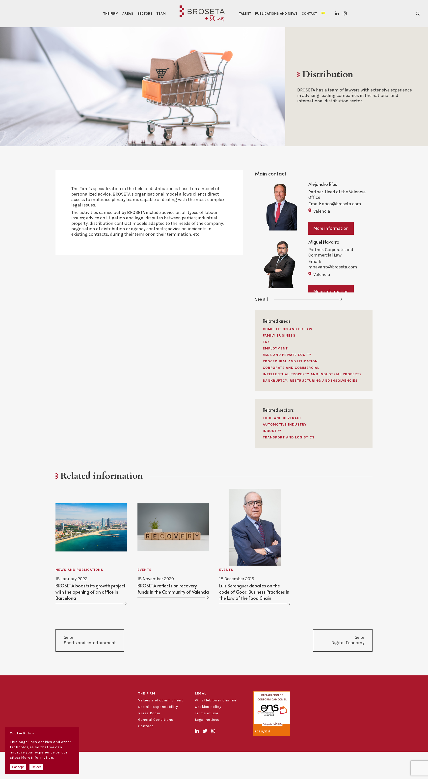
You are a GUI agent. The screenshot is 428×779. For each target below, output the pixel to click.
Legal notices (207, 720)
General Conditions (155, 720)
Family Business (279, 335)
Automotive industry (285, 424)
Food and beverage (282, 418)
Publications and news (276, 13)
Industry (272, 431)
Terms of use (206, 713)
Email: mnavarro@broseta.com (332, 264)
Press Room (149, 713)
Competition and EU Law (287, 329)
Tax (266, 342)
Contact (309, 13)
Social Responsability (158, 707)
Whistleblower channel (216, 700)
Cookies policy (208, 707)
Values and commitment (160, 700)
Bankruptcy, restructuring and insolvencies (310, 380)
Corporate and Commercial (291, 368)
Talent (245, 13)
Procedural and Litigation (290, 361)
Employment (275, 348)
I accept (18, 767)
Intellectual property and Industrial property (312, 374)
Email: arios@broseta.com (334, 203)
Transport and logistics (289, 437)
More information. (37, 757)
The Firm (110, 13)
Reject (36, 767)
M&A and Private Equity (287, 355)
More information (331, 228)
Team (161, 13)
